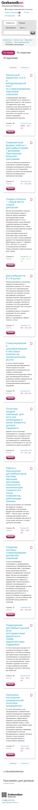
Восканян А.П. (26, 391)
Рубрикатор (10, 23)
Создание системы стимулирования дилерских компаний (16, 553)
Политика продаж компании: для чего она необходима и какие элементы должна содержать (16, 418)
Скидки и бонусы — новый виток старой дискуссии (16, 203)
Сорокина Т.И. (26, 325)
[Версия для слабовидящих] (19, 15)
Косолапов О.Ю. (26, 450)
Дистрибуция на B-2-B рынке (15, 277)
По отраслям (24, 52)
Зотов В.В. (24, 123)
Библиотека (7, 40)
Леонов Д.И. (25, 746)
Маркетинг (29, 40)
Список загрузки (12, 12)
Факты (22, 28)
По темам (8, 52)
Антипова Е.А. (26, 676)
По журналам (10, 58)
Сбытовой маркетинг (22, 42)
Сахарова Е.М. (26, 607)
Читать (11, 132)
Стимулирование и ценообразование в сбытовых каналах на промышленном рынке (16, 351)
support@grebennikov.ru (10, 802)
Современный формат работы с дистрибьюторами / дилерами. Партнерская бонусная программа (17, 150)
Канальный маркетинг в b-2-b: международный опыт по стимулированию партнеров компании (18, 85)
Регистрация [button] (10, 16)
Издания (22, 23)
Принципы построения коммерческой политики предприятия (15, 700)
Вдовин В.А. (25, 528)
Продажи (8, 42)
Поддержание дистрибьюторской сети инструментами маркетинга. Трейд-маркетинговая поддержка (17, 635)
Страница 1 (13, 67)
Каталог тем (18, 40)
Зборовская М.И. (26, 181)
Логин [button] (26, 12)
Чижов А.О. (24, 256)
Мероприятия (11, 28)
